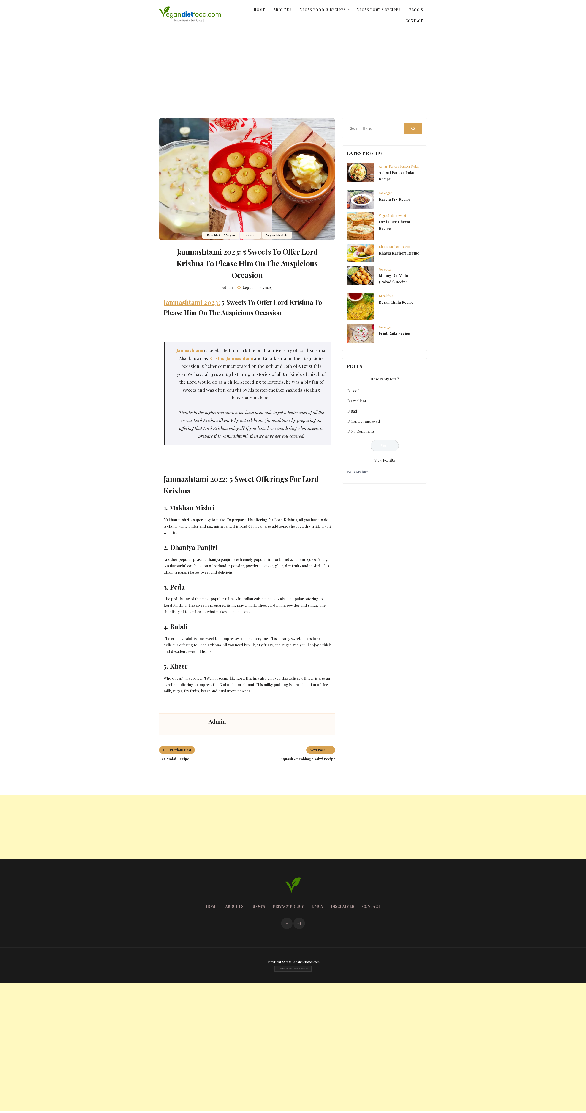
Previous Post (180, 750)
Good (355, 390)
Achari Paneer (389, 166)
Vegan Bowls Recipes (379, 10)
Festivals (250, 235)
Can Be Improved (365, 421)
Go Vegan (385, 193)
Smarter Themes (298, 968)
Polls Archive (358, 472)
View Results (384, 460)
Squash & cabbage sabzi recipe (307, 758)
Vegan (405, 247)
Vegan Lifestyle (277, 235)
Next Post (317, 750)
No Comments (362, 431)
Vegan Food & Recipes (323, 10)
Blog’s (416, 10)
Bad (354, 411)
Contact (414, 21)
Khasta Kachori (389, 247)
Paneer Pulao (409, 166)
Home (259, 10)
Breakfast (386, 296)
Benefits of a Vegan (221, 235)
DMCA (317, 906)
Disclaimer (342, 906)
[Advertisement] (293, 65)
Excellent (358, 401)
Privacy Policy (288, 906)
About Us (283, 10)
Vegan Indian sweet (392, 215)
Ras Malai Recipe (174, 758)
